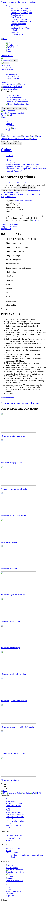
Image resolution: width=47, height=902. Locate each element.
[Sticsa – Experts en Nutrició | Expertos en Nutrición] (34, 220)
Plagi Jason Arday (17, 17)
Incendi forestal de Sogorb (21, 10)
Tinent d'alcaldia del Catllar (21, 21)
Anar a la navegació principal (12, 2)
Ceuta (8, 6)
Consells (9, 158)
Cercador (4, 141)
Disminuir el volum (20, 190)
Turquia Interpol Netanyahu (21, 13)
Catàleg (21, 113)
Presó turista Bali (17, 15)
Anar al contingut (30, 2)
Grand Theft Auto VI (19, 19)
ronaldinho (15, 32)
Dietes (8, 160)
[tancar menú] (4, 117)
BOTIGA (18, 139)
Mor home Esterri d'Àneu (20, 28)
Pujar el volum (7, 190)
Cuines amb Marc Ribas (23, 201)
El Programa (10, 162)
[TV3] (10, 111)
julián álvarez (16, 30)
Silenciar (32, 187)
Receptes (9, 156)
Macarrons (21, 183)
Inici (7, 121)
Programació (13, 113)
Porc (27, 183)
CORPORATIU (7, 56)
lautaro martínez (17, 34)
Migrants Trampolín (18, 24)
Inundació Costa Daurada (20, 8)
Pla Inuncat (15, 26)
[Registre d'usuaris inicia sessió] (14, 60)
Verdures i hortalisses (9, 183)
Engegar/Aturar (22, 187)
